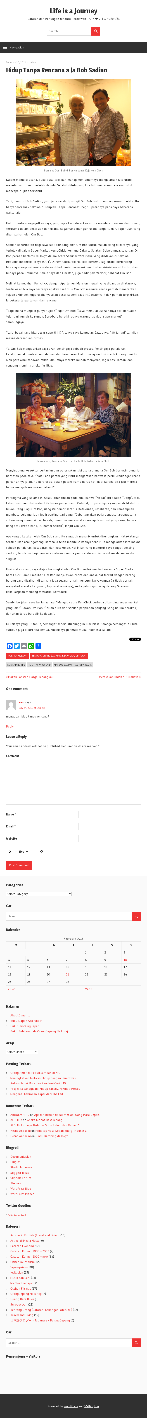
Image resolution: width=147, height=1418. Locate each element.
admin (33, 62)
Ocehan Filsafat (17, 655)
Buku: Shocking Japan (24, 1026)
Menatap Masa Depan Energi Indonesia (61, 1130)
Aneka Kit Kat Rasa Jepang (45, 1120)
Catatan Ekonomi (22, 1246)
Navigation (17, 47)
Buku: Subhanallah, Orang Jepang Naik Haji (39, 1031)
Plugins (15, 1162)
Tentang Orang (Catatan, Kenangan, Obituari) (59, 655)
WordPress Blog (20, 1188)
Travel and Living (21, 1315)
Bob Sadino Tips (16, 664)
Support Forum (20, 1178)
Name (11, 814)
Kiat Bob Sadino (63, 664)
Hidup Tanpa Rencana (39, 664)
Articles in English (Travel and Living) (35, 1235)
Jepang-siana (19, 1267)
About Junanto (20, 1015)
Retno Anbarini (20, 1130)
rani (22, 702)
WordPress (71, 1406)
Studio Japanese (21, 1167)
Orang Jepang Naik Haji (26, 1294)
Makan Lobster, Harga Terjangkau (31, 677)
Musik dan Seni (20, 1278)
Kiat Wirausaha (83, 664)
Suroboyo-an (18, 1304)
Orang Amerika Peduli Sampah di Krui (35, 1073)
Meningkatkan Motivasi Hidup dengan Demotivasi (43, 1078)
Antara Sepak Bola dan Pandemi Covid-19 (38, 1083)
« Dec (11, 989)
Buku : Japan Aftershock (26, 1021)
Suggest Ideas (19, 1172)
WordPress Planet (22, 1194)
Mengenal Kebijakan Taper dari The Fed (36, 1094)
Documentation (20, 1156)
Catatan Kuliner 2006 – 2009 (29, 1251)
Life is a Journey (77, 10)
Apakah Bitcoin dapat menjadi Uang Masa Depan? (67, 1115)
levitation (16, 1272)
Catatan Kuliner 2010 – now (29, 1256)
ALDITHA (16, 1120)
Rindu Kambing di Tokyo (51, 1136)
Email (11, 826)
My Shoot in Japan (22, 1283)
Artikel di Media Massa (25, 1240)
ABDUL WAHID (19, 1115)
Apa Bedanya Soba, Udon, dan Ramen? (53, 1125)
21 (67, 974)
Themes (15, 1183)
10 (125, 960)
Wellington (91, 1406)
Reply (10, 726)
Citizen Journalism (22, 1262)
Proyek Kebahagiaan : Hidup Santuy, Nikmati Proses (45, 1088)
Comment (12, 756)
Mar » (88, 989)
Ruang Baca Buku (22, 1299)
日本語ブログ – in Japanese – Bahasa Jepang (40, 1320)
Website (11, 838)
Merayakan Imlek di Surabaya (119, 677)
